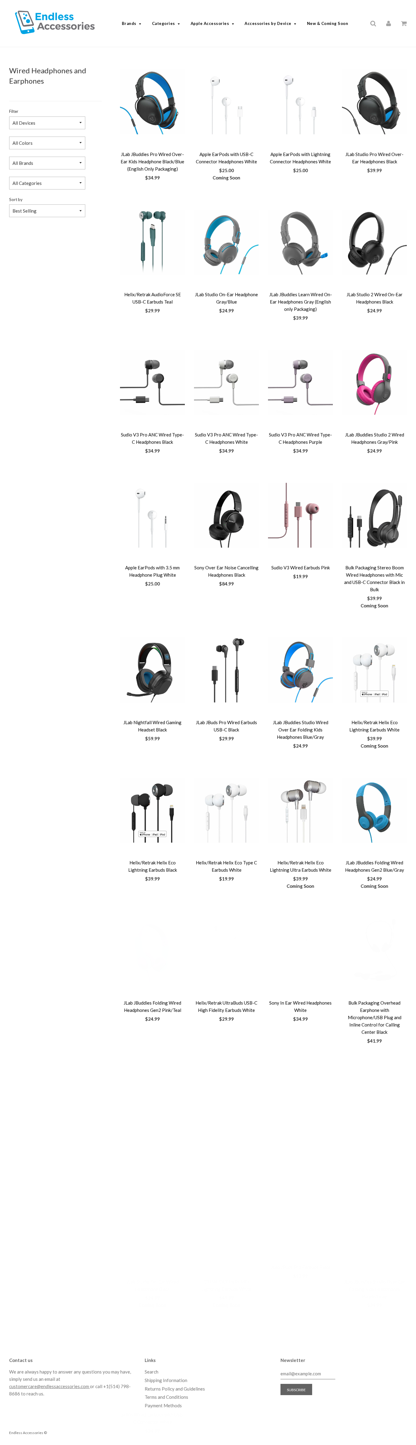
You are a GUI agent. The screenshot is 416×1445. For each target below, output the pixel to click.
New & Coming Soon (327, 23)
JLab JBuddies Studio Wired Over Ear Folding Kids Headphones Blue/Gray (300, 730)
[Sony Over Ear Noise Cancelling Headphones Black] (226, 515)
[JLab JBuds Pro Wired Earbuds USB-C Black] (226, 670)
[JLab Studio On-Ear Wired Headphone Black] (152, 1105)
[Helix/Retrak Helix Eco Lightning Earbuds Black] (152, 810)
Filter (13, 111)
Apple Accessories (210, 23)
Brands (129, 23)
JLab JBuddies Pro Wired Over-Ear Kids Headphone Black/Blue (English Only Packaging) (152, 161)
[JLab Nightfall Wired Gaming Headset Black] (152, 670)
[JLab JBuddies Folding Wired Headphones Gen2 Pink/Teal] (152, 950)
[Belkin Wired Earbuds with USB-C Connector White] (152, 1245)
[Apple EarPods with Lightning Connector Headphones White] (300, 102)
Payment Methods (163, 1405)
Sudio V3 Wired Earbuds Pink (300, 567)
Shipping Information (166, 1380)
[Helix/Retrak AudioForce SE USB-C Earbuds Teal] (152, 242)
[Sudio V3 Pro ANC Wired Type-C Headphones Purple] (300, 382)
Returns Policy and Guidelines (175, 1388)
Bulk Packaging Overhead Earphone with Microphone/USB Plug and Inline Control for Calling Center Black (374, 1017)
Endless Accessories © (28, 1432)
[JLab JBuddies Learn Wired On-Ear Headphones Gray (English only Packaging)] (300, 242)
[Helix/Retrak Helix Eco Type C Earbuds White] (226, 810)
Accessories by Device (268, 23)
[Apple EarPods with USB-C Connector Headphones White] (226, 102)
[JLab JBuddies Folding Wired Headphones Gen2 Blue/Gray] (374, 810)
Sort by (16, 199)
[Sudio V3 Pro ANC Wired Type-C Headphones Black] (152, 382)
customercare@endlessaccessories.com (49, 1386)
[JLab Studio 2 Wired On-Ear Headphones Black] (374, 242)
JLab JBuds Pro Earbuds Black (300, 1157)
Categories (163, 23)
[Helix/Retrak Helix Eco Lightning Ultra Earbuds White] (300, 810)
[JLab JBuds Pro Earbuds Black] (300, 1105)
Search (151, 1371)
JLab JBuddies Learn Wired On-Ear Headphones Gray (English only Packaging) (300, 302)
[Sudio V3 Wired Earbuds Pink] (300, 515)
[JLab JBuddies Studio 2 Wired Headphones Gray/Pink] (374, 382)
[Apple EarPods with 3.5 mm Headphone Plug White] (152, 515)
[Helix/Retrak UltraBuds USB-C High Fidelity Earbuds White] (226, 950)
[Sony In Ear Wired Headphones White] (300, 950)
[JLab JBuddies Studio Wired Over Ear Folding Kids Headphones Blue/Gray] (300, 670)
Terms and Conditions (166, 1397)
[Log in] (388, 23)
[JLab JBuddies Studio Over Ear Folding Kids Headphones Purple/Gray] (374, 1105)
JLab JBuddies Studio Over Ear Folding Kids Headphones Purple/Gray (374, 1165)
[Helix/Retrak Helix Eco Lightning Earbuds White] (374, 670)
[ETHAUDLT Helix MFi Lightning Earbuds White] (226, 1105)
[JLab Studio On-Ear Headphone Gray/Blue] (226, 242)
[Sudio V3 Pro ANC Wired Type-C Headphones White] (226, 382)
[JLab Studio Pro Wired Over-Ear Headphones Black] (374, 102)
